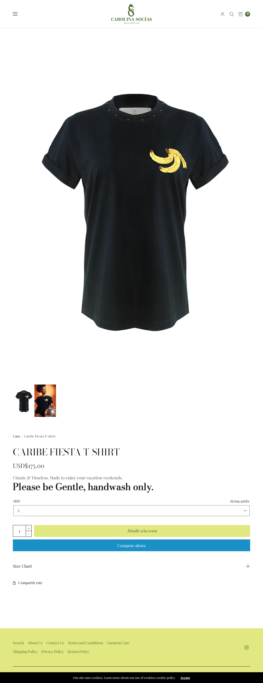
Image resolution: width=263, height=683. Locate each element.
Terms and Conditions (85, 642)
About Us (35, 642)
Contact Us (55, 642)
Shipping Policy (25, 651)
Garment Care (118, 642)
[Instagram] (246, 647)
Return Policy (78, 651)
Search (18, 642)
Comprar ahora (131, 545)
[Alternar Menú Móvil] (18, 14)
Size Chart (22, 566)
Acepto (185, 677)
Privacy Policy (52, 651)
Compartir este (30, 583)
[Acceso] (222, 14)
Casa (16, 436)
